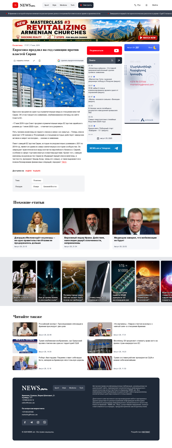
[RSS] (112, 60)
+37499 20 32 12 (28, 400)
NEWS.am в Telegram (100, 148)
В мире (36, 187)
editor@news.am (28, 403)
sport (47, 5)
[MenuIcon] (15, 5)
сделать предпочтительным (72, 60)
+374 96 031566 (27, 412)
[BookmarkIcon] (39, 61)
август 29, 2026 (106, 138)
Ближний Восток (50, 187)
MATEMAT (146, 432)
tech (72, 5)
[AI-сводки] (118, 60)
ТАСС (64, 162)
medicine (63, 5)
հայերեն (36, 171)
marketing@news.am (30, 415)
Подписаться (96, 50)
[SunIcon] (146, 5)
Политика (17, 45)
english (28, 171)
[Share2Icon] (34, 61)
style (54, 5)
